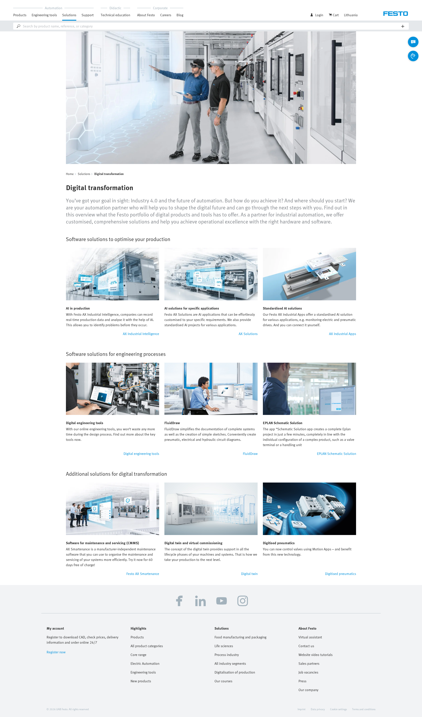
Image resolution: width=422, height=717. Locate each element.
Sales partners (308, 663)
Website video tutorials (315, 654)
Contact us (306, 646)
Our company (308, 689)
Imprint (302, 709)
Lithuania (351, 15)
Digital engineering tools (141, 453)
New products (141, 681)
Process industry (227, 654)
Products (137, 637)
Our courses (223, 681)
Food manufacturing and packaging (240, 637)
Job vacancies (308, 672)
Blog (179, 15)
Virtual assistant (310, 637)
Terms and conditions (363, 709)
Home (70, 173)
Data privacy (318, 709)
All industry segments (230, 663)
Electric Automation (145, 663)
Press (302, 681)
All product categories (147, 646)
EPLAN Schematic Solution (336, 453)
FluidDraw (250, 453)
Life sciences (224, 646)
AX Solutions (248, 333)
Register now (56, 652)
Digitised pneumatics (340, 573)
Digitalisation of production (235, 672)
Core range (138, 654)
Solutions (84, 173)
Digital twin (249, 573)
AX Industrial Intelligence (141, 333)
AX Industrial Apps (342, 333)
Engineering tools (44, 15)
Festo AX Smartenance (142, 573)
